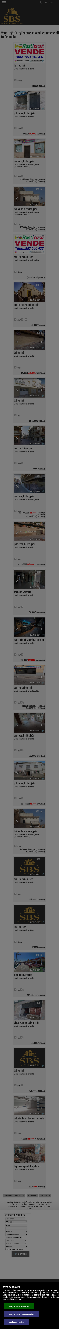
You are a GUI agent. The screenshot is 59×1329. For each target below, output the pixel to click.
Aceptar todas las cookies (19, 1306)
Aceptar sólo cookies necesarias (21, 1314)
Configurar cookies (16, 1322)
